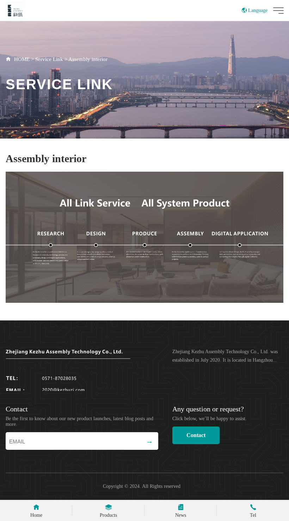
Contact (195, 435)
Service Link (49, 59)
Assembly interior (87, 59)
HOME (22, 59)
